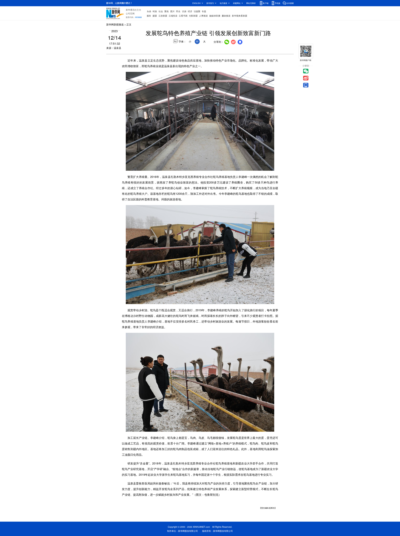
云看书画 (183, 15)
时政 (155, 11)
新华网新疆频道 (115, 24)
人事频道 (203, 15)
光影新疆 (193, 15)
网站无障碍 (251, 3)
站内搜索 (290, 3)
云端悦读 (173, 15)
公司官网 (130, 13)
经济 (190, 11)
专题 (204, 11)
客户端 (265, 3)
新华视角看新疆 (239, 15)
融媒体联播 (214, 15)
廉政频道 (226, 15)
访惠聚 (197, 11)
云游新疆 (162, 15)
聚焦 (166, 11)
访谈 (184, 11)
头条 (149, 11)
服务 (149, 15)
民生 (178, 11)
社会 (161, 11)
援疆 (154, 15)
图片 (172, 11)
